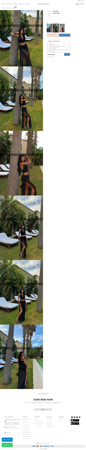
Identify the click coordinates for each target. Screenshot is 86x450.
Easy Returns (49, 423)
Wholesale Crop (26, 426)
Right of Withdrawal (38, 421)
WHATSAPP (8, 444)
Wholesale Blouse (26, 422)
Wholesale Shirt (26, 430)
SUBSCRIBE (43, 409)
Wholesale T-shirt (26, 434)
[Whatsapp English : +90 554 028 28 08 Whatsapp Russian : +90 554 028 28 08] (13, 421)
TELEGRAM (8, 439)
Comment (67, 54)
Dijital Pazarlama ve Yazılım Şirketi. (43, 443)
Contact (36, 419)
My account (49, 419)
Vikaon (45, 448)
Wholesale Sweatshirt (27, 432)
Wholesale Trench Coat (27, 436)
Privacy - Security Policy (39, 423)
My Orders (49, 421)
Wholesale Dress (26, 428)
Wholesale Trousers (27, 438)
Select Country (43, 393)
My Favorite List (50, 427)
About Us (60, 421)
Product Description (53, 41)
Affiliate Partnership (38, 425)
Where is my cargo (50, 425)
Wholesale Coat (26, 424)
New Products (61, 419)
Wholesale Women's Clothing (26, 420)
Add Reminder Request (64, 35)
